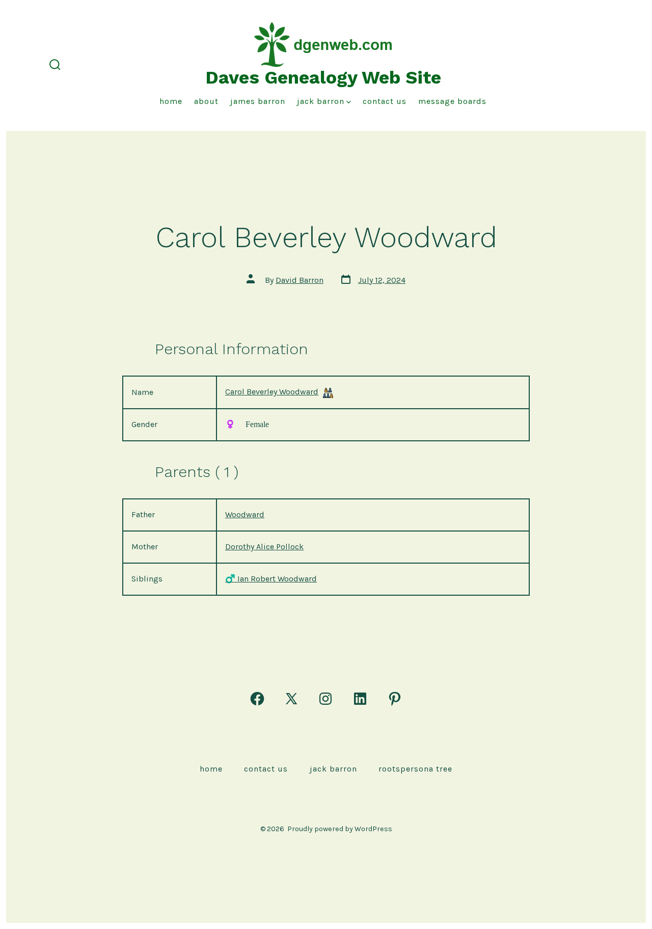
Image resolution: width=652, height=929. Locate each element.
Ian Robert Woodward (271, 578)
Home (170, 101)
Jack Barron (320, 101)
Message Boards (452, 101)
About (206, 101)
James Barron (257, 101)
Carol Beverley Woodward (271, 391)
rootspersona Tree (415, 769)
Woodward (244, 514)
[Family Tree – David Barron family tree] (328, 392)
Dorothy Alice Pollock (264, 546)
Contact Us (384, 101)
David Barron (299, 280)
